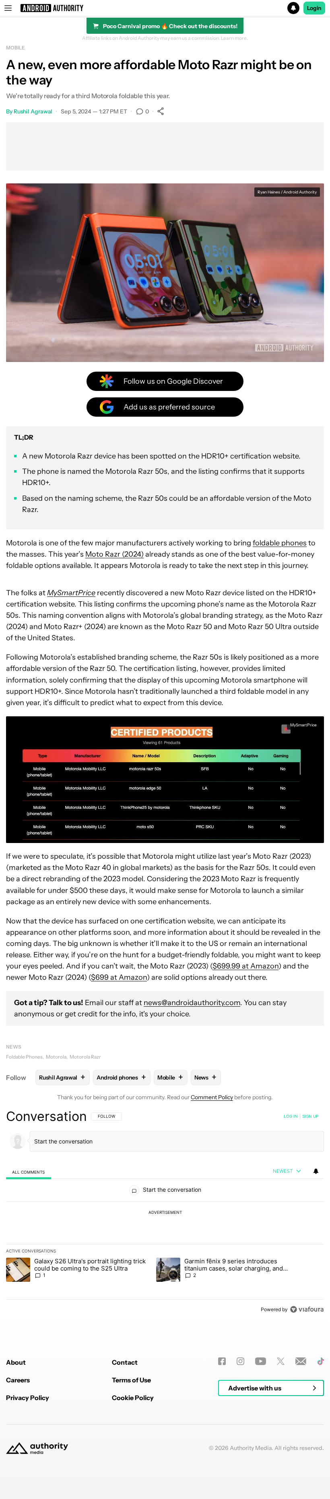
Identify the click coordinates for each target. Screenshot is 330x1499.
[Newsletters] (300, 1361)
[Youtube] (260, 1361)
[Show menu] (8, 8)
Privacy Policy (27, 1398)
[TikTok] (320, 1361)
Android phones (121, 1077)
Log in (291, 1116)
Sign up (310, 1116)
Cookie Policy (133, 1398)
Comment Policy (212, 1097)
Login (314, 8)
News (13, 1047)
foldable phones (280, 543)
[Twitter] (281, 1361)
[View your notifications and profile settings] (316, 1171)
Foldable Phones (24, 1057)
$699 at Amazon (119, 977)
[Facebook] (222, 1361)
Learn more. (234, 38)
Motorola (56, 1057)
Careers (18, 1380)
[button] (165, 8)
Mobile (15, 48)
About (16, 1362)
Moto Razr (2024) (114, 554)
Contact (125, 1362)
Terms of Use (131, 1380)
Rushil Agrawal (33, 111)
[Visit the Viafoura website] (307, 1309)
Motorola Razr (85, 1057)
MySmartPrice (303, 725)
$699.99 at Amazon (245, 966)
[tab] (28, 1171)
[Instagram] (240, 1361)
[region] (165, 1212)
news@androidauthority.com (192, 1002)
